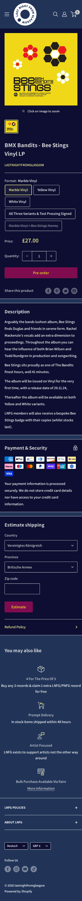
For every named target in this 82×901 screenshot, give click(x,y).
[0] (74, 14)
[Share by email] (74, 290)
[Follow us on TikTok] (34, 869)
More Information (41, 788)
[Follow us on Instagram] (16, 869)
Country (11, 535)
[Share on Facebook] (48, 290)
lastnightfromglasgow (24, 165)
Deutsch (12, 846)
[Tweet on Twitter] (65, 290)
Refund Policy (15, 627)
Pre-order (41, 272)
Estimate (18, 606)
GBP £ (37, 846)
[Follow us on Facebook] (8, 869)
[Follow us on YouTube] (25, 869)
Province (11, 557)
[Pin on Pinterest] (57, 290)
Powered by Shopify (18, 891)
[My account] (64, 14)
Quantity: (12, 256)
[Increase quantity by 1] (51, 256)
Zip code (11, 578)
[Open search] (55, 14)
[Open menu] (7, 14)
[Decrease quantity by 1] (27, 256)
